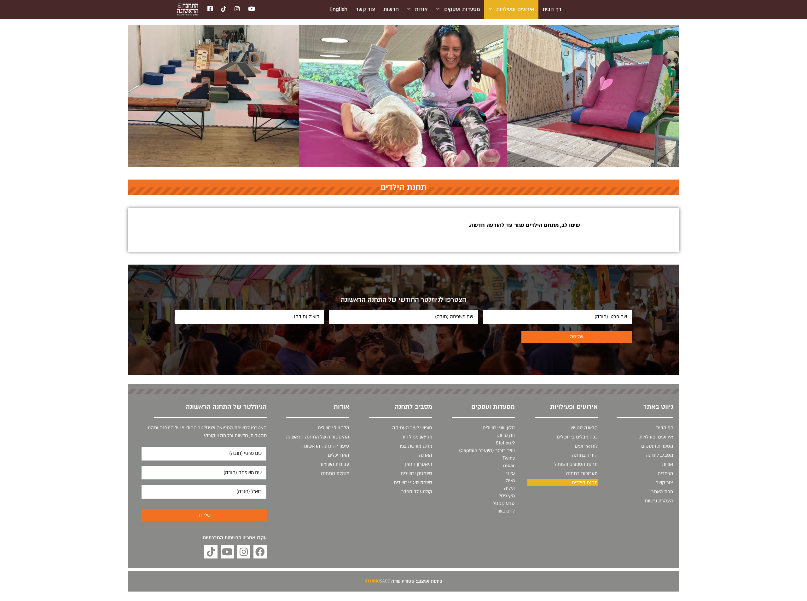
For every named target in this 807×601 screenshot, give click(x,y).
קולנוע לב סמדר (416, 492)
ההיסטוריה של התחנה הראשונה (317, 437)
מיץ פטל (507, 496)
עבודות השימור (334, 464)
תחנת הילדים (585, 482)
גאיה (510, 481)
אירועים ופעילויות (515, 9)
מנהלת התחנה (335, 473)
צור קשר (365, 9)
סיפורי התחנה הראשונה (325, 446)
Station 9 (505, 443)
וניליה (509, 488)
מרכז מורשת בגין (416, 446)
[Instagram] (243, 551)
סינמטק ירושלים (416, 473)
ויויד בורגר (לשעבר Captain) (487, 450)
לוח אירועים (586, 446)
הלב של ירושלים (333, 428)
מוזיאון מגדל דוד (417, 437)
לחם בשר (505, 511)
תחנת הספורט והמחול (576, 464)
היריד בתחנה (585, 455)
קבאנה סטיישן (583, 428)
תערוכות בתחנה (582, 473)
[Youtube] (227, 551)
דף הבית (552, 9)
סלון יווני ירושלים (499, 428)
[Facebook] (260, 551)
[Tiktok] (211, 551)
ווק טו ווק (505, 435)
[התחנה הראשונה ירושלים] (187, 9)
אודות (421, 9)
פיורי (510, 473)
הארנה (425, 455)
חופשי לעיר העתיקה (412, 428)
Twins (508, 458)
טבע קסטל (504, 503)
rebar (509, 465)
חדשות (391, 9)
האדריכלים (338, 455)
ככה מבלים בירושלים (577, 437)
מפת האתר (662, 492)
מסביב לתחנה (659, 455)
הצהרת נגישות (659, 501)
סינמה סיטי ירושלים (413, 482)
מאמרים (665, 473)
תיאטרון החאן (418, 464)
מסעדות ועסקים (462, 9)
